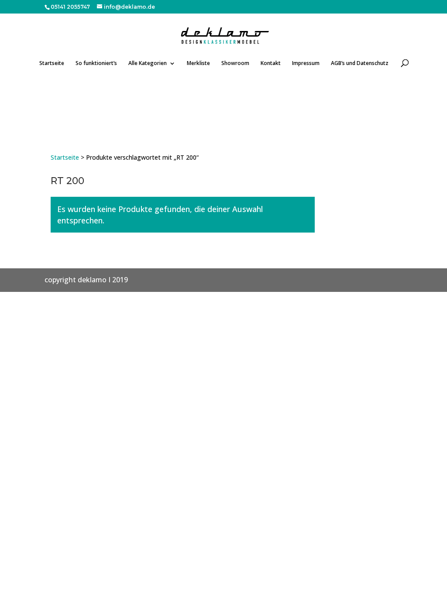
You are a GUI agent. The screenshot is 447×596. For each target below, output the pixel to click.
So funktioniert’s (96, 63)
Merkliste (198, 63)
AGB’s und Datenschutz (360, 63)
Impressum (306, 63)
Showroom (235, 63)
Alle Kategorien (147, 63)
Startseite (51, 63)
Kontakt (271, 63)
